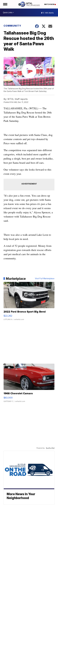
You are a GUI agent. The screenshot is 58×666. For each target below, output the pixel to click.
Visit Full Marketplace (44, 279)
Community (12, 25)
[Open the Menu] (5, 4)
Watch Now (49, 4)
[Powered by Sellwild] (50, 448)
